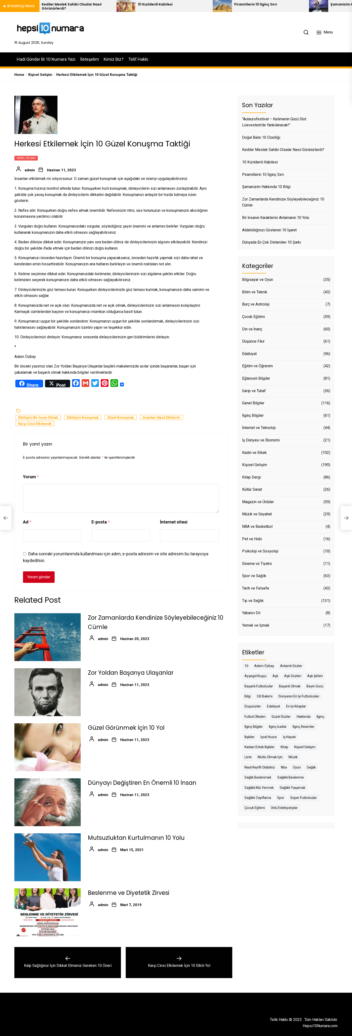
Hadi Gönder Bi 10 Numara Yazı (46, 59)
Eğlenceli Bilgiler (256, 378)
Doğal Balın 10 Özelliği (261, 137)
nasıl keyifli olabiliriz (259, 767)
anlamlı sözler (291, 666)
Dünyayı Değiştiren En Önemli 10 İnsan (142, 783)
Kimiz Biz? (114, 59)
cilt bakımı (265, 696)
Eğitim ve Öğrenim (257, 366)
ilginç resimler (303, 727)
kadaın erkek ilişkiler (259, 747)
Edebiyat (249, 353)
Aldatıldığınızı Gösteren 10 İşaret (269, 230)
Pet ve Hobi (252, 539)
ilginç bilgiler (253, 727)
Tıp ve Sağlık (253, 600)
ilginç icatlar (278, 727)
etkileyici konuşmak (83, 418)
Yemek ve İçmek (255, 625)
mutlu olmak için (270, 757)
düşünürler (252, 706)
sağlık (311, 767)
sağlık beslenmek (257, 777)
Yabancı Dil (251, 613)
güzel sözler (281, 717)
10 (246, 666)
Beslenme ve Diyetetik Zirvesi (128, 893)
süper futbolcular (303, 798)
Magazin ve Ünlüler (258, 502)
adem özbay (264, 666)
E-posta (100, 522)
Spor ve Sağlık (254, 576)
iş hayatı (289, 737)
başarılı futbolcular (258, 686)
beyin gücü (315, 686)
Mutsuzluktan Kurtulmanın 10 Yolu (136, 838)
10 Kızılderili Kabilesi (115, 4)
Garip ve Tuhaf (254, 391)
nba (284, 767)
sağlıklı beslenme (290, 777)
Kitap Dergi (251, 477)
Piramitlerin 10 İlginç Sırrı (215, 4)
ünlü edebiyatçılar (284, 808)
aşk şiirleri (315, 676)
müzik (293, 757)
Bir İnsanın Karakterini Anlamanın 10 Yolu (275, 217)
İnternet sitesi (173, 522)
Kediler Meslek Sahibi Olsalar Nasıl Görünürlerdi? (283, 149)
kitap (284, 747)
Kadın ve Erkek (254, 452)
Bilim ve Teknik (254, 292)
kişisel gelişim (304, 747)
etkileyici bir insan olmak (38, 418)
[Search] (306, 32)
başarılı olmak (290, 686)
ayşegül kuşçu (255, 676)
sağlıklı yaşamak (292, 788)
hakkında (304, 717)
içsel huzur (269, 737)
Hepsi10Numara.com (320, 1026)
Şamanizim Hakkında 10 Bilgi (266, 186)
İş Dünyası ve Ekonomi (261, 440)
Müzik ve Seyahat (257, 514)
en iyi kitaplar (296, 706)
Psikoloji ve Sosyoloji (260, 551)
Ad (27, 522)
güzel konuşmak (120, 418)
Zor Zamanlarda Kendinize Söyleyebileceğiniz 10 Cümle (283, 202)
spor (280, 798)
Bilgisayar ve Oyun (257, 279)
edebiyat (273, 706)
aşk (275, 676)
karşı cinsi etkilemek (35, 424)
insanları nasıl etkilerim (161, 418)
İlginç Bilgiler (253, 415)
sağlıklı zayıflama (257, 798)
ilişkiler (249, 737)
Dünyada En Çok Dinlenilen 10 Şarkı (271, 242)
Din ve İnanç (252, 329)
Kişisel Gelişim (26, 158)
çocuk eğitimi (254, 808)
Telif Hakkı (138, 59)
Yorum (31, 476)
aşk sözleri (292, 676)
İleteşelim (89, 59)
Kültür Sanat (252, 489)
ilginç (320, 717)
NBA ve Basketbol (257, 526)
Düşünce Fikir (253, 341)
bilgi (247, 696)
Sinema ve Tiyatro (257, 563)
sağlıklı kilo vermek (259, 788)
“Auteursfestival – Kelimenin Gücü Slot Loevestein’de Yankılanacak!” (274, 122)
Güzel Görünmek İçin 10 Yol (126, 728)
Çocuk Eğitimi (253, 316)
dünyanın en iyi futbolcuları (298, 696)
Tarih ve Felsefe (255, 588)
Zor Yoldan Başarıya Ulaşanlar (78, 366)
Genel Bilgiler (253, 403)
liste (248, 757)
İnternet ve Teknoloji (259, 427)
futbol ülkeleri (255, 717)
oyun (297, 767)
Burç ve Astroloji (255, 304)
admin (30, 170)
